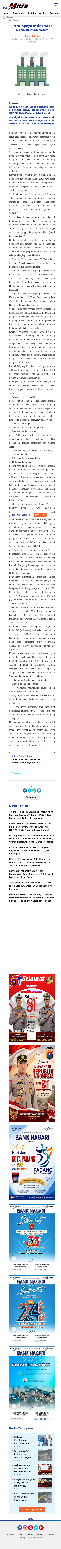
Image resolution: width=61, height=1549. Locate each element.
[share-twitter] (30, 790)
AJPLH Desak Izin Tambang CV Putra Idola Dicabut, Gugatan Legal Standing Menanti (24, 1496)
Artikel (42, 13)
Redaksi (10, 1535)
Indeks (32, 13)
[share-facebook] (25, 790)
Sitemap (50, 1535)
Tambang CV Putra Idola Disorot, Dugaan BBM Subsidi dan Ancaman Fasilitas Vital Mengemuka (24, 1454)
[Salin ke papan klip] (39, 790)
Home (6, 13)
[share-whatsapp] (34, 790)
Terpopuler (19, 13)
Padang (15, 773)
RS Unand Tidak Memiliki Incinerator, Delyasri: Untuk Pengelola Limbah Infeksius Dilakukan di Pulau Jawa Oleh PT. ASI (30, 761)
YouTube (43, 1531)
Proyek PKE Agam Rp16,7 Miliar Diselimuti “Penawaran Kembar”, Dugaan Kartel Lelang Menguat (24, 1482)
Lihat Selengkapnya (31, 1509)
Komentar (33, 797)
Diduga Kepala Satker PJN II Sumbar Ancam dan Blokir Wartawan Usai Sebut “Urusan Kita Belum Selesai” (24, 1468)
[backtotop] (30, 1521)
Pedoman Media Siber (35, 1535)
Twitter (37, 1531)
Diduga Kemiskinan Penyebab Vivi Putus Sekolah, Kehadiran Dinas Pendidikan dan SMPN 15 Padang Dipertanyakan (23, 1440)
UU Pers (19, 1535)
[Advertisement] (30, 941)
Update (41, 515)
